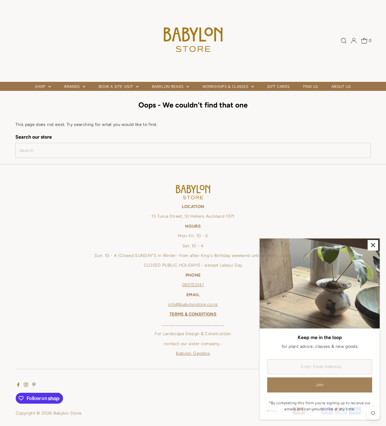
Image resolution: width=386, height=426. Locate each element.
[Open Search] (343, 40)
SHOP (41, 86)
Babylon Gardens (193, 353)
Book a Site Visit (116, 86)
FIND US (310, 86)
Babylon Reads (168, 86)
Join (319, 384)
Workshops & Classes (226, 86)
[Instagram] (26, 385)
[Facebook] (18, 385)
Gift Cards (278, 86)
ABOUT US (341, 86)
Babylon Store (67, 413)
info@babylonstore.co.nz (193, 304)
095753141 (193, 284)
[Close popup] (373, 245)
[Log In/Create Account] (353, 40)
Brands (72, 86)
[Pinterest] (34, 385)
